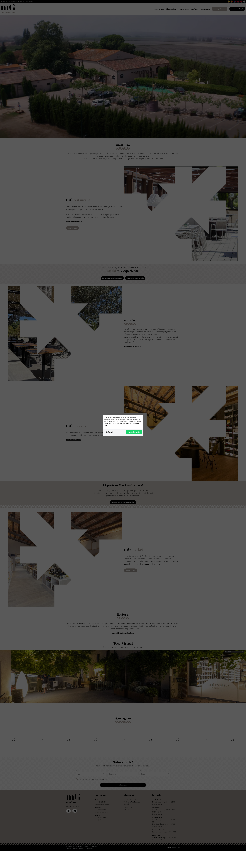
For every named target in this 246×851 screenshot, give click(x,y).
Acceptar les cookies (134, 432)
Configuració (109, 432)
